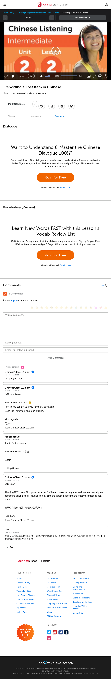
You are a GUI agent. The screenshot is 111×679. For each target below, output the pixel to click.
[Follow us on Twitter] (49, 632)
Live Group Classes (25, 599)
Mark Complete (16, 104)
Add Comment (55, 358)
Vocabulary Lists (23, 591)
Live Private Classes (25, 595)
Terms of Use (62, 671)
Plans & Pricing (54, 595)
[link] (5, 17)
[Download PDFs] (61, 106)
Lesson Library (8, 13)
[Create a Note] (51, 106)
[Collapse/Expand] (55, 285)
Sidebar (82, 17)
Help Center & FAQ (81, 578)
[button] (106, 4)
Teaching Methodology (83, 602)
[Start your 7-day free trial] (25, 633)
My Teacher (21, 608)
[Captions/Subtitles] (89, 76)
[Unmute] (41, 76)
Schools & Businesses (57, 608)
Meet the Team (54, 587)
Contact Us (78, 613)
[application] (55, 51)
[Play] (13, 76)
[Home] (53, 6)
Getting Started (80, 582)
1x (31, 76)
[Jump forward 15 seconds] (22, 76)
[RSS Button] (5, 294)
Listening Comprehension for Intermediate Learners (38, 13)
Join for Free (55, 177)
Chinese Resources (25, 603)
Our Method (52, 578)
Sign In (14, 300)
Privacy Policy (48, 671)
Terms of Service (85, 674)
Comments (60, 116)
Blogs (49, 612)
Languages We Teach (57, 603)
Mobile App (21, 612)
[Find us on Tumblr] (66, 632)
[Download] (100, 76)
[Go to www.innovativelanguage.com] (55, 662)
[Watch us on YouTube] (55, 632)
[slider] (47, 76)
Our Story (51, 582)
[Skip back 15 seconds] (6, 76)
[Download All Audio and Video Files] (71, 106)
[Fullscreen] (94, 76)
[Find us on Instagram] (49, 638)
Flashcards (21, 587)
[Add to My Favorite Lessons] (41, 106)
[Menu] (4, 4)
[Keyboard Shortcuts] (106, 76)
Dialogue (12, 116)
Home (19, 578)
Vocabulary (36, 116)
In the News (52, 599)
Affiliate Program (54, 616)
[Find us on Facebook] (60, 632)
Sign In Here (65, 187)
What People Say (55, 591)
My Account (78, 593)
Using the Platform (81, 598)
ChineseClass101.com (86, 668)
